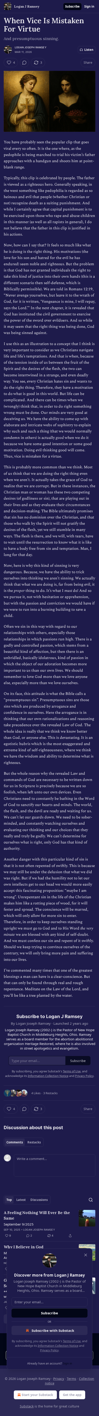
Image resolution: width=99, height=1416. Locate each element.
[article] (49, 1224)
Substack (27, 1406)
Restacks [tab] (34, 1142)
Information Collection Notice (58, 1346)
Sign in (89, 6)
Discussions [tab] (39, 1200)
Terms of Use (72, 1341)
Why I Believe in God (24, 1246)
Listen (88, 50)
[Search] (90, 1199)
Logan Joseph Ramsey (31, 47)
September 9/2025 (19, 1224)
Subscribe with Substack (53, 1330)
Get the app (72, 1395)
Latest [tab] (21, 1200)
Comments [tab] (14, 1142)
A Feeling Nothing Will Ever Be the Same (37, 1215)
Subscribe (72, 6)
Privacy (58, 1378)
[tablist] (24, 1142)
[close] (85, 1255)
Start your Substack (37, 1395)
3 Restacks (50, 1093)
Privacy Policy (49, 1350)
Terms (71, 1378)
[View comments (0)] (24, 62)
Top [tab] (9, 1200)
